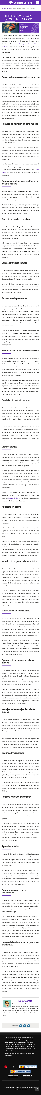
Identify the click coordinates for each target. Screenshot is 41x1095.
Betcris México (13, 498)
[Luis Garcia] (7, 1004)
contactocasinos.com (12, 1037)
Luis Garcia (25, 1001)
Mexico (9, 8)
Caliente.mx (30, 131)
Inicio (3, 8)
